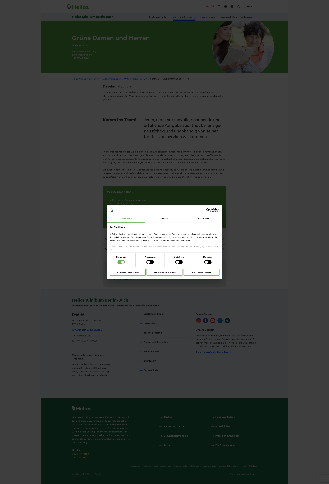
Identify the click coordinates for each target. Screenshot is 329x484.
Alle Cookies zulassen (201, 272)
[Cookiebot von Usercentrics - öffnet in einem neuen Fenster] (208, 210)
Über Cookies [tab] (203, 219)
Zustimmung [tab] (126, 219)
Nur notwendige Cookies (127, 272)
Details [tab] (164, 219)
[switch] (150, 262)
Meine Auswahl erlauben (165, 272)
